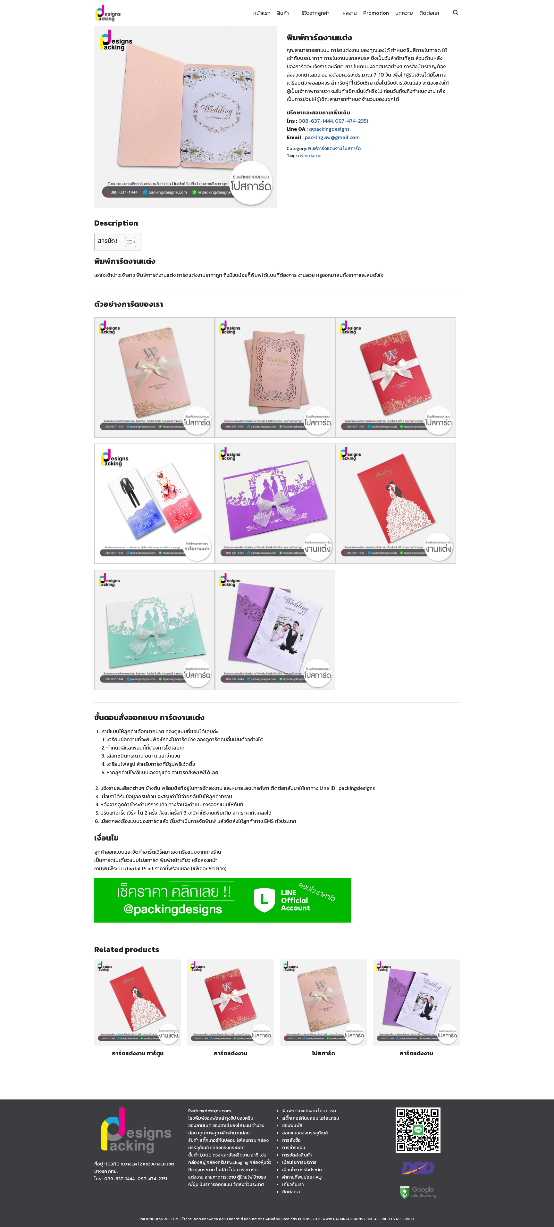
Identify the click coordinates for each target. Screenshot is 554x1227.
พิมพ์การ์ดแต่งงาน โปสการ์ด (334, 148)
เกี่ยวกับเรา (293, 1184)
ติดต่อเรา (429, 13)
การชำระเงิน (293, 1147)
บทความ (404, 13)
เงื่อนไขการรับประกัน (302, 1169)
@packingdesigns (329, 129)
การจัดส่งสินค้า (297, 1154)
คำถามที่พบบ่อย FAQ (302, 1177)
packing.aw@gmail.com (332, 137)
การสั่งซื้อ (291, 1140)
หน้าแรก (262, 13)
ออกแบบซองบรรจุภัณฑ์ (305, 1132)
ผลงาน (349, 13)
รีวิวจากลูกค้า (316, 13)
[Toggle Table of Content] (127, 241)
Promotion (376, 13)
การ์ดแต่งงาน (308, 156)
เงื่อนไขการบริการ (299, 1162)
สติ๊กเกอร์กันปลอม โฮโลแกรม (310, 1118)
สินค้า (283, 13)
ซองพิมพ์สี (292, 1125)
